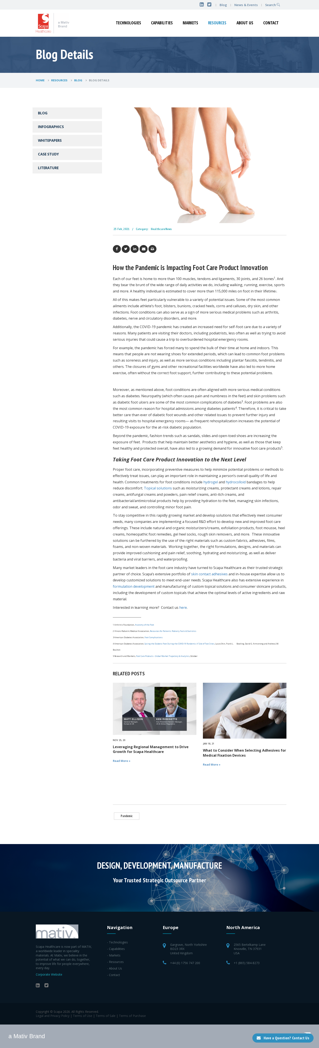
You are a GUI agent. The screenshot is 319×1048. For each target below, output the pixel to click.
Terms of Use (82, 1016)
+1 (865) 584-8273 (247, 963)
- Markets (113, 955)
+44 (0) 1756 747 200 (185, 963)
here (183, 607)
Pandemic (127, 816)
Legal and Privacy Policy (52, 1016)
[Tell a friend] (144, 248)
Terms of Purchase (132, 1016)
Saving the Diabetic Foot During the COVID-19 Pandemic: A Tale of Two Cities (179, 643)
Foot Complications (154, 637)
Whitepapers (50, 140)
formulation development (134, 586)
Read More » (121, 761)
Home (40, 80)
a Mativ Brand (26, 1036)
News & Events (246, 5)
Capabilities (162, 23)
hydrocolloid (236, 482)
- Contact (113, 975)
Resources (217, 23)
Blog (223, 5)
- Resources (115, 962)
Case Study (48, 154)
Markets (190, 23)
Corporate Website (49, 974)
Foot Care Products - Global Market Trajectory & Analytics (162, 656)
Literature (48, 167)
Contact (271, 23)
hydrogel (210, 482)
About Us (245, 23)
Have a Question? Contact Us (286, 1037)
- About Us (114, 968)
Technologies (128, 23)
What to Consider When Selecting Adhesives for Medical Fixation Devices (244, 753)
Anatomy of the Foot (144, 624)
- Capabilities (116, 949)
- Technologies (117, 942)
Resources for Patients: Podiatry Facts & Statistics (173, 631)
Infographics (51, 126)
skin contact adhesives (209, 574)
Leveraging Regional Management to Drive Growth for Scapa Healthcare (151, 749)
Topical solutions (158, 488)
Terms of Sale (105, 1016)
